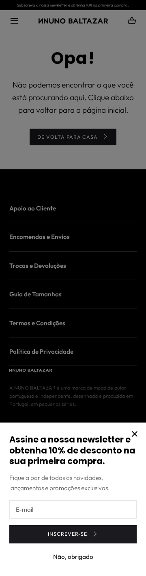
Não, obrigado (73, 557)
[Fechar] (73, 288)
